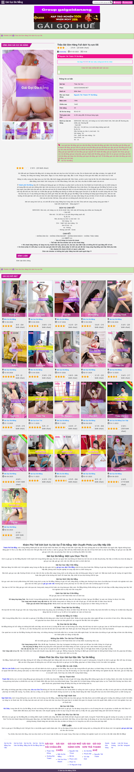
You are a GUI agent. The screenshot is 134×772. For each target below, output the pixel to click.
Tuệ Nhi (67, 315)
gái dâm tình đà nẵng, (111, 145)
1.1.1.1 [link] (85, 62)
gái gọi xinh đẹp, (120, 154)
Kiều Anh (40, 315)
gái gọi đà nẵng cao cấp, (105, 147)
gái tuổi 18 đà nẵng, (103, 156)
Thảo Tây (93, 365)
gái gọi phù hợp (127, 728)
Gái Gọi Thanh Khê (97, 747)
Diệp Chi (120, 365)
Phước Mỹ (87, 754)
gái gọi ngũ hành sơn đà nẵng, (72, 152)
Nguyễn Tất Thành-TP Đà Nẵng (71, 56)
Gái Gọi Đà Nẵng (67, 160)
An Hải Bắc (88, 751)
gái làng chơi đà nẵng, (75, 156)
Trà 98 (14, 522)
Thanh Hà (14, 416)
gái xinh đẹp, (68, 158)
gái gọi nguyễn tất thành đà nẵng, (95, 152)
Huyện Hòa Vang (107, 745)
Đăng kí (118, 2)
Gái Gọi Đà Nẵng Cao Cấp (118, 420)
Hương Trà (14, 315)
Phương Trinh (119, 315)
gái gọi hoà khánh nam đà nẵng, (103, 149)
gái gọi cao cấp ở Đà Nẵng (65, 567)
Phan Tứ (72, 762)
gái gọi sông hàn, (76, 154)
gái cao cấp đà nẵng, (84, 145)
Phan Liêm (73, 759)
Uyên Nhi (93, 469)
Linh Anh (40, 469)
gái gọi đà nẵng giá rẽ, (121, 147)
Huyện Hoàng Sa (113, 745)
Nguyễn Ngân (119, 469)
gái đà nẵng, (123, 145)
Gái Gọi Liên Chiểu (60, 747)
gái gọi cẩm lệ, (76, 147)
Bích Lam (40, 365)
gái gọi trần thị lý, (107, 154)
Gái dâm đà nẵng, (98, 145)
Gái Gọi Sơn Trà (36, 420)
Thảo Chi (119, 416)
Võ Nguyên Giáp (75, 765)
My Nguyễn (67, 416)
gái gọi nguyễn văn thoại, (116, 152)
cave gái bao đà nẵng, (69, 145)
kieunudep (62, 52)
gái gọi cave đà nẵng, (88, 147)
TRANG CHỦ (7, 35)
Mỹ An (71, 756)
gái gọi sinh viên (49, 584)
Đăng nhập (128, 2)
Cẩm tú (67, 469)
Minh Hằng (93, 315)
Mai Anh (93, 416)
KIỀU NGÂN (14, 469)
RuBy (14, 365)
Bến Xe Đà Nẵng (10, 319)
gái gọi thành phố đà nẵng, (91, 154)
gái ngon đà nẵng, (89, 156)
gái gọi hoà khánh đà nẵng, (82, 149)
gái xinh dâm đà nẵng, (118, 156)
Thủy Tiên (67, 365)
